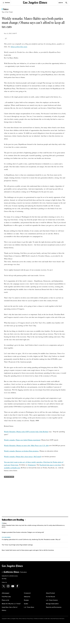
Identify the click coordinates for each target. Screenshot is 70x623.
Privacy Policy (30, 618)
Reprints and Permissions (53, 607)
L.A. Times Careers (52, 600)
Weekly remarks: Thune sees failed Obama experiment (22, 440)
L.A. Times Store (29, 607)
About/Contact (50, 593)
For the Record (50, 596)
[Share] (6, 38)
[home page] (35, 2)
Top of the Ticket (7, 12)
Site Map (4, 578)
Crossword (27, 593)
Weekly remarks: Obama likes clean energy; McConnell (22, 456)
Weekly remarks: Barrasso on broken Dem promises (21, 451)
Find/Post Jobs (6, 596)
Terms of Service (22, 618)
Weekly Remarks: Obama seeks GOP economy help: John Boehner (26, 431)
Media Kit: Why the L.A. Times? (11, 603)
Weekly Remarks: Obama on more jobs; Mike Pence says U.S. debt (26, 445)
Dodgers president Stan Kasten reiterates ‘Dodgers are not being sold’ (23, 532)
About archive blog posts (19, 47)
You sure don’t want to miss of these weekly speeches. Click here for (28, 462)
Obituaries (27, 596)
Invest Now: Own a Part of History (9, 609)
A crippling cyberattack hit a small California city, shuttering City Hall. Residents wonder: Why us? (31, 539)
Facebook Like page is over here (50, 465)
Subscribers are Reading (13, 519)
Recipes (26, 600)
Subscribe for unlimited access (10, 576)
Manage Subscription (52, 603)
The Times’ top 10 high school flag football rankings (17, 545)
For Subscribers (6, 537)
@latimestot (32, 465)
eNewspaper (5, 593)
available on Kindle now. (12, 468)
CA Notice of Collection (39, 618)
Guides (26, 603)
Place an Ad (5, 600)
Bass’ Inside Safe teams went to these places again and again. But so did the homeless (28, 550)
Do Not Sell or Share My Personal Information (54, 618)
